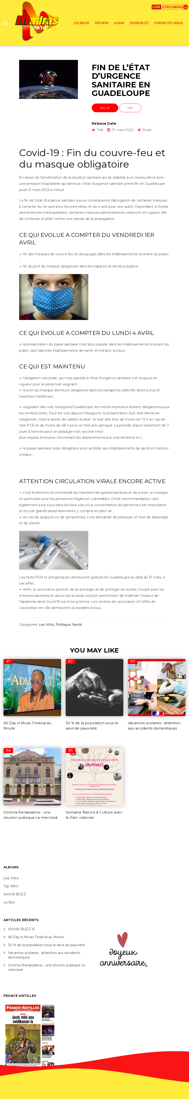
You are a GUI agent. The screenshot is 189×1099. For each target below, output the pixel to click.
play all (105, 107)
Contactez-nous (168, 23)
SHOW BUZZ (139, 23)
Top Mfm (101, 23)
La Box (119, 23)
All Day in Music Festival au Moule (36, 937)
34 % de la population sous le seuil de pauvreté (46, 945)
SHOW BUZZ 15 (21, 929)
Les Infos (81, 23)
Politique (63, 624)
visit (130, 107)
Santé (77, 624)
